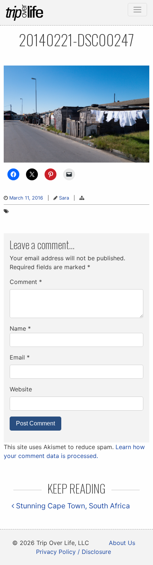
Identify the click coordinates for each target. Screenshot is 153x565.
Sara (64, 198)
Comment (26, 281)
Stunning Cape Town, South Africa (72, 505)
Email (20, 357)
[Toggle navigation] (137, 9)
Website (21, 389)
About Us (122, 542)
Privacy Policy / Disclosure (73, 551)
